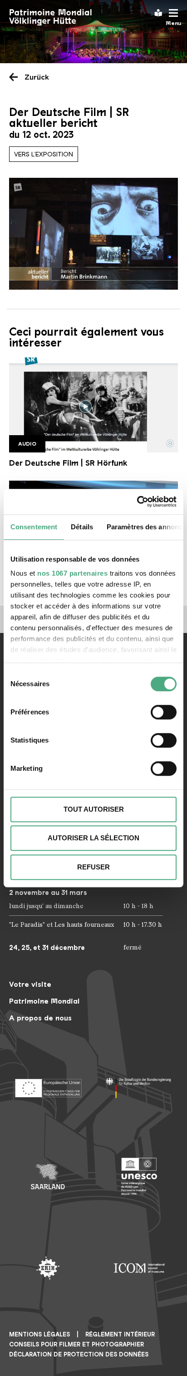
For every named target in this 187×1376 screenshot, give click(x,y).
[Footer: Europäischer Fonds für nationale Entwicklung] (48, 1085)
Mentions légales (39, 1334)
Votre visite (30, 984)
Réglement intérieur (120, 1334)
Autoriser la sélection (93, 838)
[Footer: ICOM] (139, 1268)
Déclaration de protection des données (78, 1354)
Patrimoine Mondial (44, 1001)
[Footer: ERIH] (48, 1268)
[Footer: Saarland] (48, 1176)
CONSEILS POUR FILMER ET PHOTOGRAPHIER (76, 1344)
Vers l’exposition (43, 154)
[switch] (164, 712)
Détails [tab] (82, 527)
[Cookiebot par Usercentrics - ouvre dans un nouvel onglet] (137, 501)
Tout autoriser (94, 809)
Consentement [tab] (33, 527)
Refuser (93, 867)
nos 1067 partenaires (72, 573)
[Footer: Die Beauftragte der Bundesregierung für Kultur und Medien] (139, 1085)
